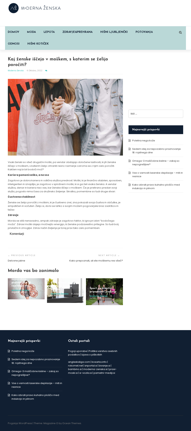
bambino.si (75, 369)
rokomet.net (75, 365)
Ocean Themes (71, 423)
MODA (31, 32)
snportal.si (91, 365)
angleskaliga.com (79, 362)
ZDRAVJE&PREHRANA (77, 32)
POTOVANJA (144, 32)
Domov (13, 32)
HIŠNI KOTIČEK (38, 44)
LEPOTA (49, 32)
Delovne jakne (16, 260)
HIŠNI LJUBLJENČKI (114, 32)
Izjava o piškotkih (92, 354)
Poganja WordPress (20, 423)
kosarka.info (99, 362)
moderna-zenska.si (95, 369)
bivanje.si (104, 365)
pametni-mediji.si (104, 373)
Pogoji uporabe (77, 351)
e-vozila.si (85, 373)
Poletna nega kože (143, 140)
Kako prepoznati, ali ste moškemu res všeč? (96, 260)
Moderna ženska (16, 70)
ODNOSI (14, 44)
